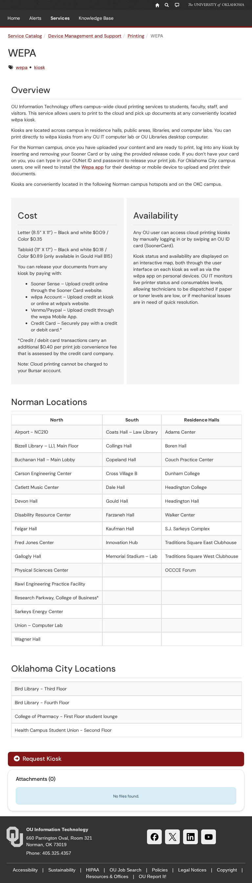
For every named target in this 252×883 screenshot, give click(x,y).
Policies (160, 869)
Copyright (227, 869)
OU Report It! (152, 876)
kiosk (39, 67)
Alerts (35, 18)
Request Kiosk (41, 759)
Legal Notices (192, 869)
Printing (136, 36)
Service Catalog (25, 36)
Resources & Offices (107, 876)
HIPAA (92, 869)
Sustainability (61, 869)
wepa (22, 67)
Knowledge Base (96, 18)
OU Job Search (125, 869)
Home (14, 18)
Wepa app (92, 167)
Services (60, 18)
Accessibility (25, 869)
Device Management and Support (84, 36)
